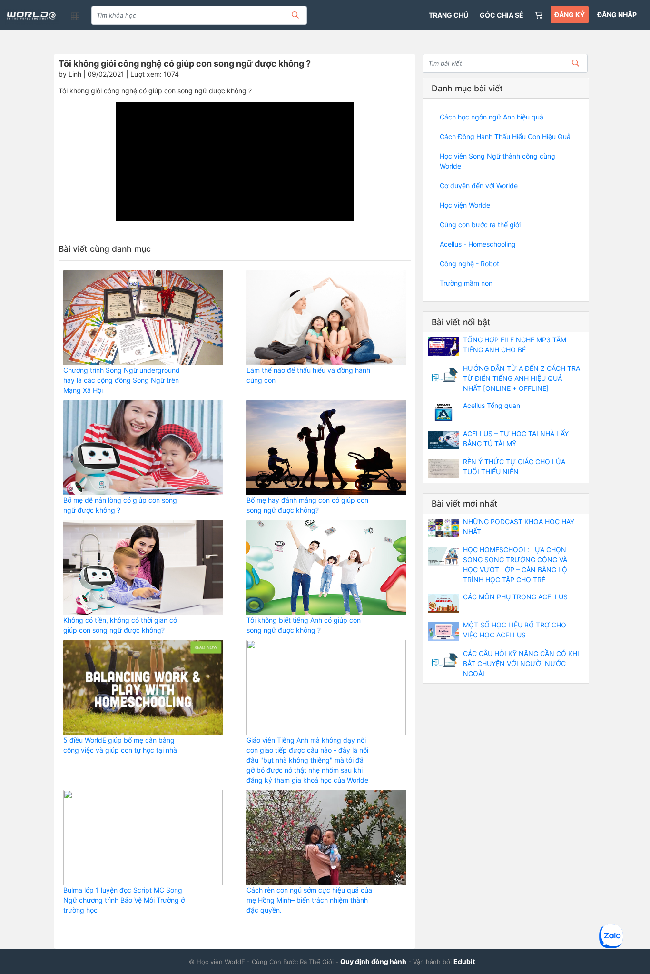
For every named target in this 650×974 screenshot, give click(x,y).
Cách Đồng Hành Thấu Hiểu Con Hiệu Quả (505, 136)
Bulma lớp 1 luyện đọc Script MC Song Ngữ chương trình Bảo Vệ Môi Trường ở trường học (124, 900)
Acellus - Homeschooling (478, 244)
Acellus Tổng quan (491, 405)
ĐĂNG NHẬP (617, 14)
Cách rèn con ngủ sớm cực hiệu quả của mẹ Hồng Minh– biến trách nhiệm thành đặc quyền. (309, 900)
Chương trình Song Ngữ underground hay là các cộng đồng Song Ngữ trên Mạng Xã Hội (121, 380)
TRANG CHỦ (448, 15)
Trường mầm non (466, 283)
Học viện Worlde (465, 205)
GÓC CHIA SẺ (501, 15)
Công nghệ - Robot (469, 263)
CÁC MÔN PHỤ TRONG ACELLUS (515, 597)
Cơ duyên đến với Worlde (479, 185)
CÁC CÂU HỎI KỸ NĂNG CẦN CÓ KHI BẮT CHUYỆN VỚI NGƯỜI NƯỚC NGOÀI (521, 663)
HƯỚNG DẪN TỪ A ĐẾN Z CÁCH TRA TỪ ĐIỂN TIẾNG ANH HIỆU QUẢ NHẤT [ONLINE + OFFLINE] (521, 378)
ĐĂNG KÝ (569, 14)
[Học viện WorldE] (32, 16)
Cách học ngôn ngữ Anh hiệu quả (491, 117)
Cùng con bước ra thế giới (480, 224)
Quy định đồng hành (373, 961)
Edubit (464, 961)
